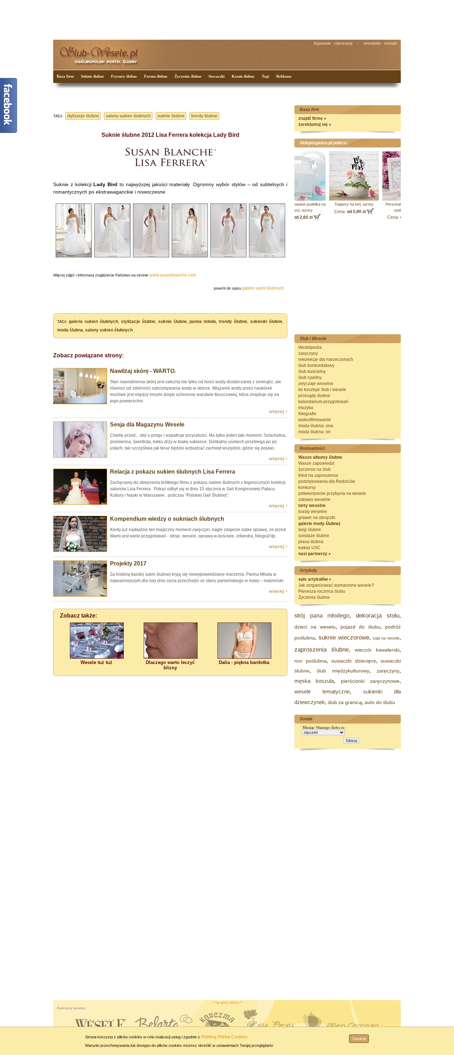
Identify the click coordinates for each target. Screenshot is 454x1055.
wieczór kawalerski (377, 650)
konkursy (307, 487)
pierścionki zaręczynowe (370, 681)
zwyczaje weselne (315, 383)
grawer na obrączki (316, 517)
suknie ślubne (170, 115)
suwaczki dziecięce (353, 661)
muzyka (305, 407)
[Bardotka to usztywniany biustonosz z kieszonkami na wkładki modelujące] (244, 657)
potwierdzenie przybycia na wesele (332, 493)
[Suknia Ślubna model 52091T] (151, 257)
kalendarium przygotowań (323, 401)
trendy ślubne (204, 115)
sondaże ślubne (313, 535)
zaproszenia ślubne (321, 649)
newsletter (372, 43)
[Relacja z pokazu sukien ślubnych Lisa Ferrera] (80, 503)
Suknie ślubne (92, 76)
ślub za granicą (345, 702)
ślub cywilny (310, 377)
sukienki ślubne (266, 321)
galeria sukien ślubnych (93, 321)
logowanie (322, 43)
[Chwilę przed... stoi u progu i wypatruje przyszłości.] (80, 456)
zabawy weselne (314, 499)
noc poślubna (310, 661)
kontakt (390, 43)
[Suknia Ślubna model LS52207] (74, 257)
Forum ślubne (155, 76)
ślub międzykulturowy (343, 671)
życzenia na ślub (314, 469)
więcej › (278, 411)
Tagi (265, 76)
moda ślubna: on (314, 431)
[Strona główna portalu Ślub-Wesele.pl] (103, 53)
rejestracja (343, 43)
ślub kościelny (312, 371)
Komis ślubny (243, 76)
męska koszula (314, 681)
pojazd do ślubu (360, 627)
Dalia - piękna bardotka (244, 662)
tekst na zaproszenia (318, 475)
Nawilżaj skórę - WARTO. (143, 371)
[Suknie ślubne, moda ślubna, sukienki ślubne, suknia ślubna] (80, 550)
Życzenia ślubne (188, 76)
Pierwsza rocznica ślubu (321, 591)
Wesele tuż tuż (96, 662)
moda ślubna (70, 330)
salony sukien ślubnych (128, 115)
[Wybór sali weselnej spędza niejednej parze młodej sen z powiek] (97, 657)
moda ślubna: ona (315, 425)
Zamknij (359, 1039)
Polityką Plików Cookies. (224, 1036)
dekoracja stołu (378, 615)
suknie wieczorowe (344, 637)
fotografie (307, 413)
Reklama (284, 76)
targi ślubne (309, 529)
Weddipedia (310, 347)
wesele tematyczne (322, 691)
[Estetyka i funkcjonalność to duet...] (80, 595)
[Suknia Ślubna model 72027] (190, 257)
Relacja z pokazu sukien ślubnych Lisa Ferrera (172, 472)
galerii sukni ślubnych (263, 288)
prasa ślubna (310, 541)
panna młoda (202, 321)
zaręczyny (308, 353)
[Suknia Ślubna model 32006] (112, 257)
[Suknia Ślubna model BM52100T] (228, 257)
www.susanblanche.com (172, 275)
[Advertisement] (186, 19)
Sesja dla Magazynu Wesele (147, 425)
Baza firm (65, 76)
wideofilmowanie (314, 419)
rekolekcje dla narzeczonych (325, 359)
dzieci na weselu (315, 627)
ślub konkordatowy (316, 365)
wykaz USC (309, 547)
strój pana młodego (321, 616)
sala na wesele (386, 638)
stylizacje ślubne (83, 115)
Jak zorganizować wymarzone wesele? (336, 585)
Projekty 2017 (128, 563)
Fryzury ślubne (124, 76)
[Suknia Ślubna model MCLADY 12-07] (267, 257)
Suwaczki (217, 76)
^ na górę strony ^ (227, 1002)
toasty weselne (312, 511)
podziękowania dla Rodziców (326, 481)
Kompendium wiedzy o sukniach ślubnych (167, 519)
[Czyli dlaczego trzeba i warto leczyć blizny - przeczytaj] (171, 657)
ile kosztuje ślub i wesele (322, 389)
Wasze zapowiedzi (316, 463)
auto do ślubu (380, 702)
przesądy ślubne (314, 395)
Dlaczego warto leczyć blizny (170, 665)
